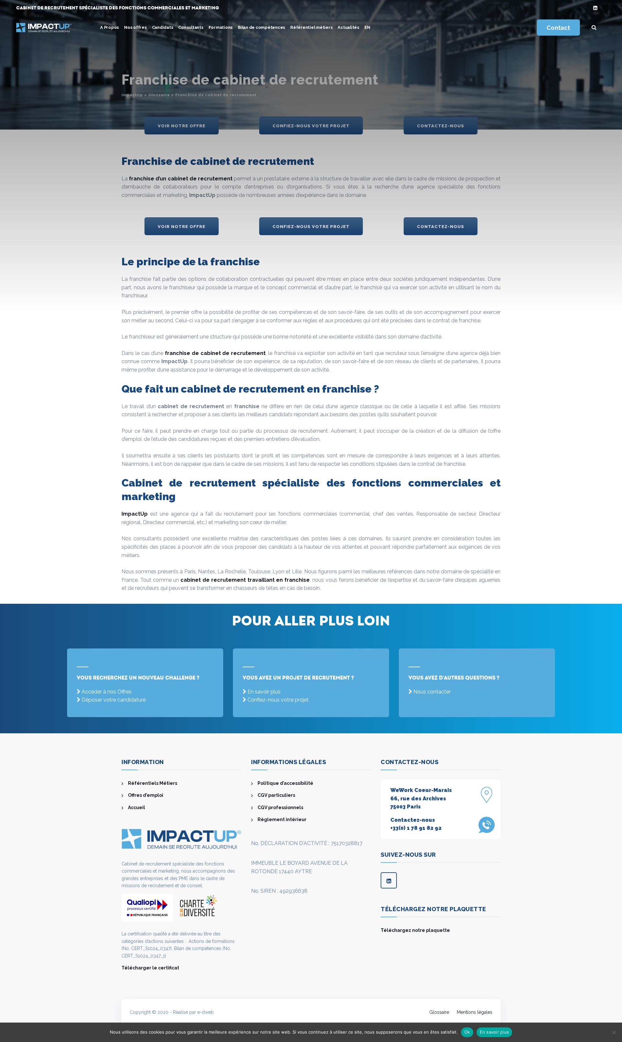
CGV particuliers (276, 795)
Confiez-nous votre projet (278, 700)
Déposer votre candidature (114, 700)
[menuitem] (367, 27)
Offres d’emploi (145, 795)
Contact (558, 27)
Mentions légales (474, 1012)
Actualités (348, 27)
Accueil (136, 807)
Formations (221, 27)
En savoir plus (264, 692)
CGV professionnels (280, 807)
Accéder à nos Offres (107, 692)
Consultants (190, 27)
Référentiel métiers (311, 27)
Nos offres (135, 27)
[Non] (614, 1032)
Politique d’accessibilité (285, 783)
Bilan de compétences (261, 27)
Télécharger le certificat (150, 967)
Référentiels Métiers (152, 783)
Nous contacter (432, 692)
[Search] (594, 27)
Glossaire (439, 1012)
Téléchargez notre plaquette (415, 930)
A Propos (109, 27)
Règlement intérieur (282, 819)
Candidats (162, 27)
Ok (467, 1032)
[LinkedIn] (595, 8)
